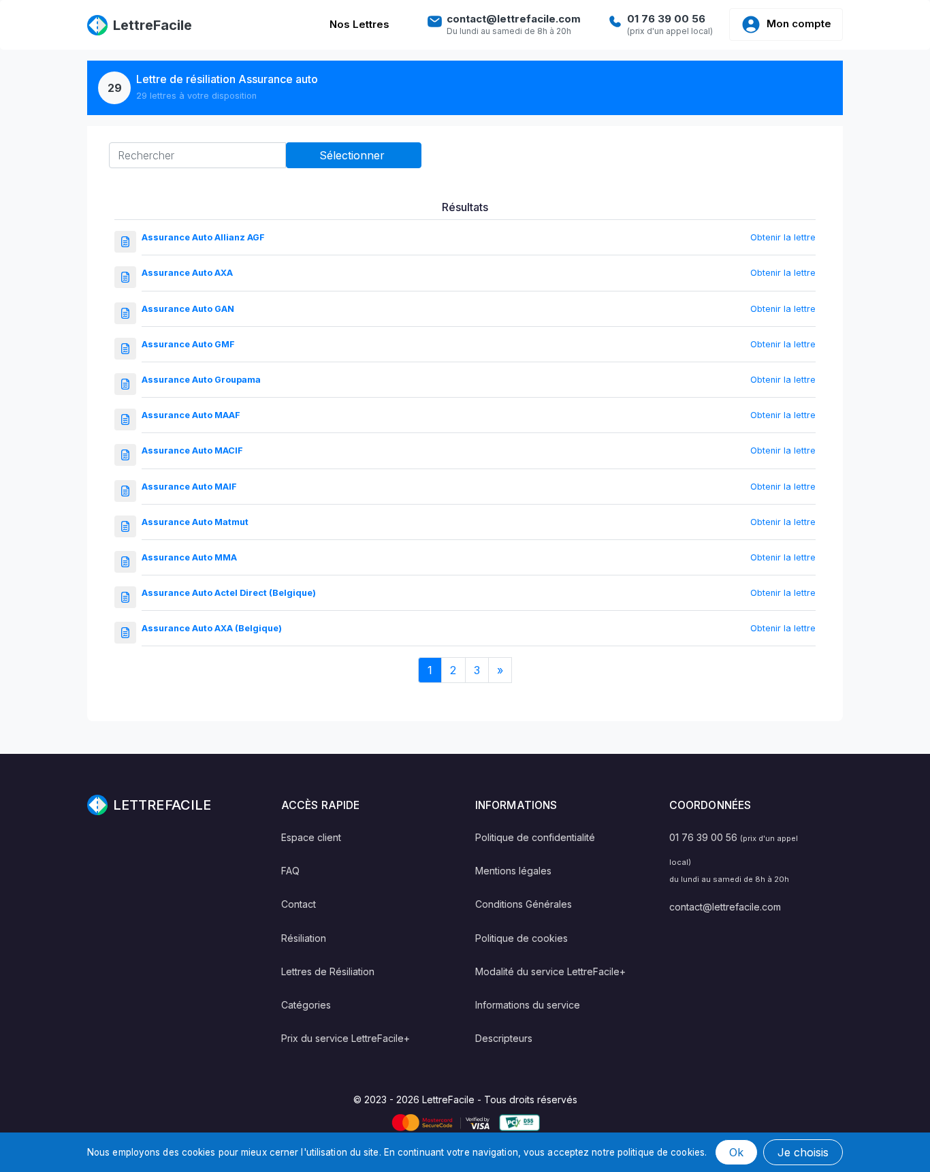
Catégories (306, 1005)
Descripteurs (503, 1038)
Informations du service (527, 1005)
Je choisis (803, 1152)
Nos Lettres (359, 24)
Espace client (311, 837)
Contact (298, 904)
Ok (736, 1152)
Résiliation (303, 938)
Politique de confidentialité (535, 837)
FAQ (290, 870)
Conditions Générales (523, 904)
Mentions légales (513, 870)
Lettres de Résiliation (327, 971)
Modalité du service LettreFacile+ (550, 971)
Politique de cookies (521, 938)
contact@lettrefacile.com (725, 907)
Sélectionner (353, 155)
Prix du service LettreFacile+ (345, 1038)
